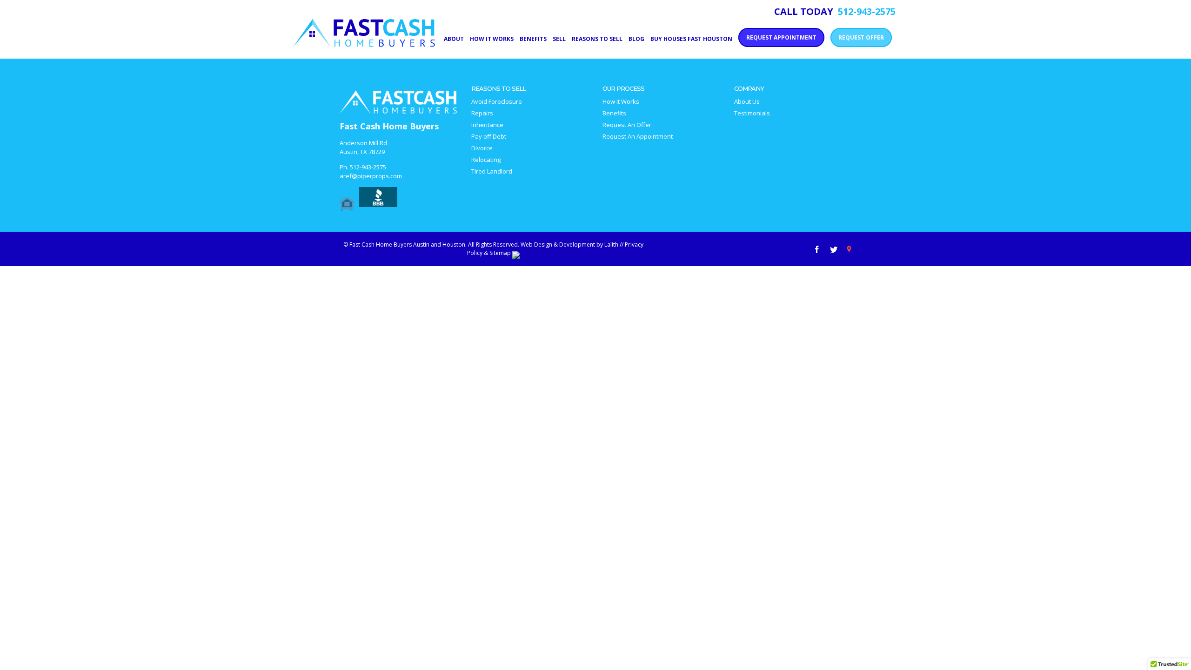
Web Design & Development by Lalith (569, 244)
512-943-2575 (368, 167)
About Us (747, 101)
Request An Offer (626, 124)
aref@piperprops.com (371, 176)
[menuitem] (457, 38)
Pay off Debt (488, 136)
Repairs (482, 113)
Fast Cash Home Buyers (389, 126)
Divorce (482, 148)
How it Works (620, 101)
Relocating (486, 159)
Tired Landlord (491, 171)
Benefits (614, 113)
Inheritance (487, 124)
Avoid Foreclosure (496, 101)
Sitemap (500, 253)
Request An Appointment (637, 136)
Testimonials (752, 113)
